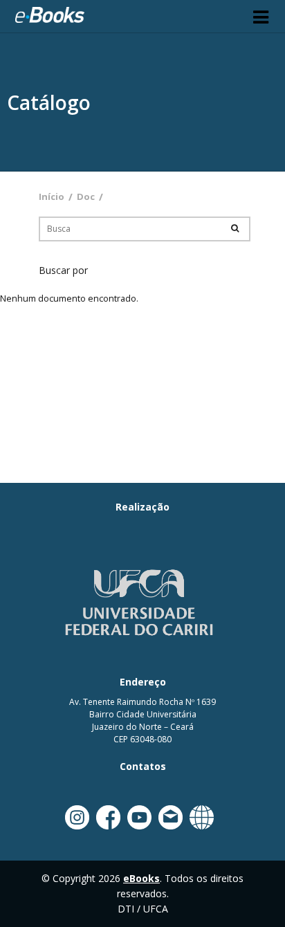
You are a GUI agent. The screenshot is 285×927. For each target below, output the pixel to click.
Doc (86, 196)
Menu (261, 16)
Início (51, 196)
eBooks (49, 16)
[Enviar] (234, 228)
